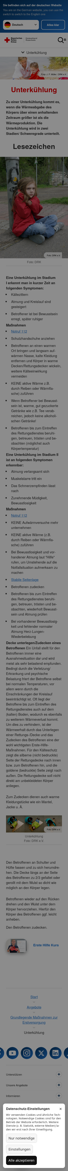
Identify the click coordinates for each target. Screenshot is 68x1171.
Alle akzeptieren (21, 1160)
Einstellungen (19, 1149)
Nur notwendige (21, 1138)
